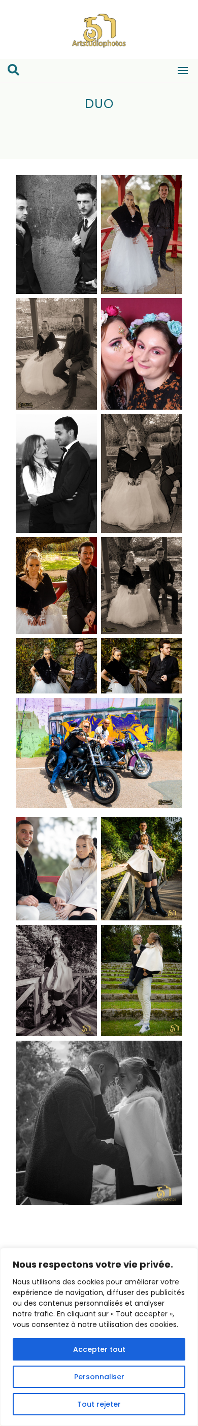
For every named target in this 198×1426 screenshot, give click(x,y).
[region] (99, 1337)
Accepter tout (99, 1349)
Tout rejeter (99, 1404)
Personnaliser (99, 1377)
